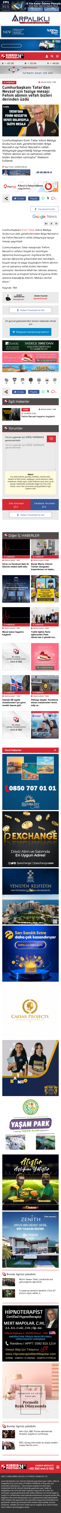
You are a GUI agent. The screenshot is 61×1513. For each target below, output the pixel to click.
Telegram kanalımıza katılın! (32, 332)
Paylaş (33, 198)
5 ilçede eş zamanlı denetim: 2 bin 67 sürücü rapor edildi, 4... (37, 1292)
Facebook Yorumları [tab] (44, 503)
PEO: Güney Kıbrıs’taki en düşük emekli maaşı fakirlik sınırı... (38, 1444)
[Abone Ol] (44, 216)
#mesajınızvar (18, 299)
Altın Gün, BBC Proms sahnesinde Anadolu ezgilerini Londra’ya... (35, 1433)
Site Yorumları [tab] (16, 503)
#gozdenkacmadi (40, 298)
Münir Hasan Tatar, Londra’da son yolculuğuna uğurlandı (36, 1281)
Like (20, 198)
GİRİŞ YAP (51, 439)
